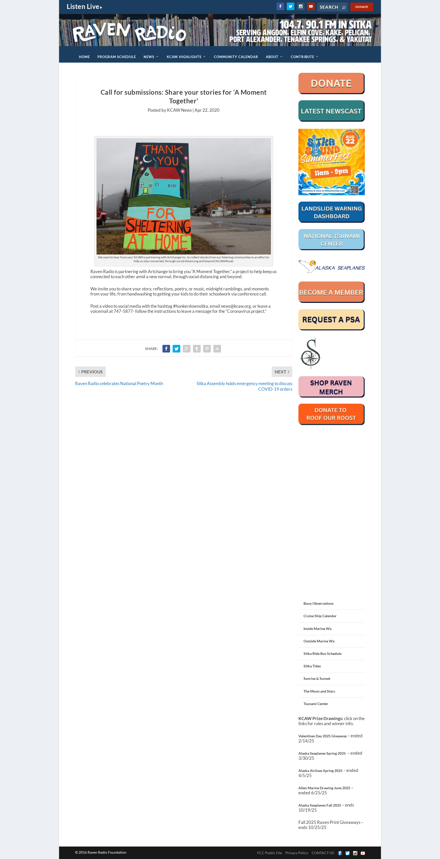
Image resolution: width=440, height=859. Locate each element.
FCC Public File (269, 853)
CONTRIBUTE (302, 57)
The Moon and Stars (319, 691)
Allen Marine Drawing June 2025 (324, 788)
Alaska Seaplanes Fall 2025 (319, 805)
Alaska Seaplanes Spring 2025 (322, 753)
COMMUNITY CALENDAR (236, 57)
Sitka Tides (312, 666)
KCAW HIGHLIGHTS (184, 57)
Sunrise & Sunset (317, 678)
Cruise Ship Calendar (320, 616)
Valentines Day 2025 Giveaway (322, 736)
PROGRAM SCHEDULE (117, 57)
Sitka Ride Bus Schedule (322, 653)
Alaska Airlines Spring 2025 (320, 770)
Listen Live (83, 6)
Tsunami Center (316, 703)
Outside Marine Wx (319, 641)
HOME (84, 57)
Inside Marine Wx (318, 628)
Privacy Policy (296, 853)
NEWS (149, 57)
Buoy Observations (319, 603)
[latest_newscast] (331, 120)
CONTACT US (323, 853)
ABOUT (272, 57)
